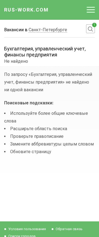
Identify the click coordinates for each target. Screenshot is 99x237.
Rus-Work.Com (26, 10)
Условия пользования (27, 229)
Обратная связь (69, 229)
